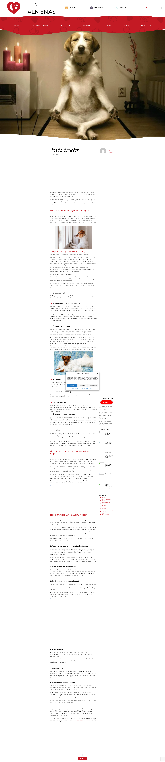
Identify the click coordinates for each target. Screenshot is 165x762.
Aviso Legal (91, 388)
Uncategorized (106, 514)
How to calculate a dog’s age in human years (108, 486)
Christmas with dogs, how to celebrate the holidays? (109, 464)
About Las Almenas (40, 25)
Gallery (86, 25)
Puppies (104, 508)
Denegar (82, 385)
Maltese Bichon (106, 507)
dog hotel (107, 25)
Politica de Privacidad (84, 388)
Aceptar (72, 385)
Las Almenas (57, 708)
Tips (103, 513)
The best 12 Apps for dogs (109, 474)
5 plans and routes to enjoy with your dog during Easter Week (109, 455)
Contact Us (146, 25)
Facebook (79, 720)
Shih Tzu (104, 511)
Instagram (89, 720)
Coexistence (105, 500)
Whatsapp (123, 7)
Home (16, 25)
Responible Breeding (107, 510)
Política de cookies (75, 388)
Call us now (72, 7)
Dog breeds (66, 25)
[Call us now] (66, 7)
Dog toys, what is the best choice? (109, 433)
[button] (97, 373)
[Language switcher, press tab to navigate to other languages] (155, 8)
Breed (103, 497)
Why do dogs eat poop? (108, 443)
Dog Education (106, 502)
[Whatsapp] (117, 7)
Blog (126, 25)
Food (103, 503)
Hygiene (104, 505)
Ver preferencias (93, 385)
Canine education (106, 499)
